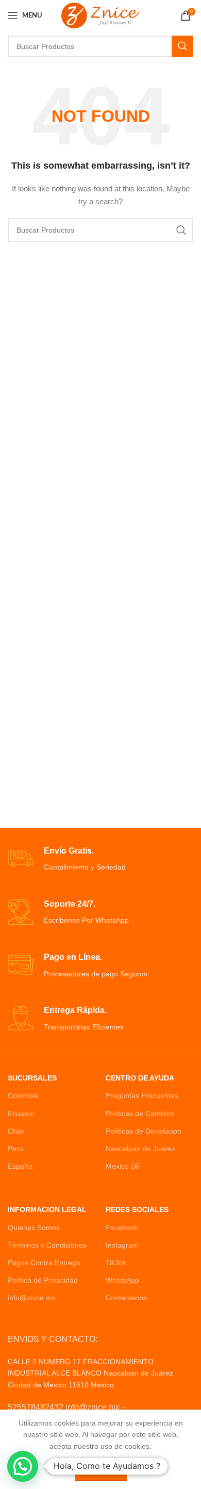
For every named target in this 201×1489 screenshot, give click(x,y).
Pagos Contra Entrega (44, 1262)
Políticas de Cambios (140, 1113)
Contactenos (126, 1298)
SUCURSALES (32, 1078)
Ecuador (21, 1113)
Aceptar (100, 1470)
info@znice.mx (32, 1298)
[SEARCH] (182, 46)
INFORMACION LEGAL (47, 1209)
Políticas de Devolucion (143, 1131)
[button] (22, 1466)
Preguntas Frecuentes (142, 1095)
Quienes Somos (34, 1227)
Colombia (23, 1095)
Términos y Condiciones (47, 1245)
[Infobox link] (100, 859)
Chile (16, 1131)
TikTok (116, 1262)
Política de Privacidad (43, 1280)
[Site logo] (100, 15)
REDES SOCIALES (137, 1209)
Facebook (122, 1227)
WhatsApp (122, 1280)
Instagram (122, 1245)
